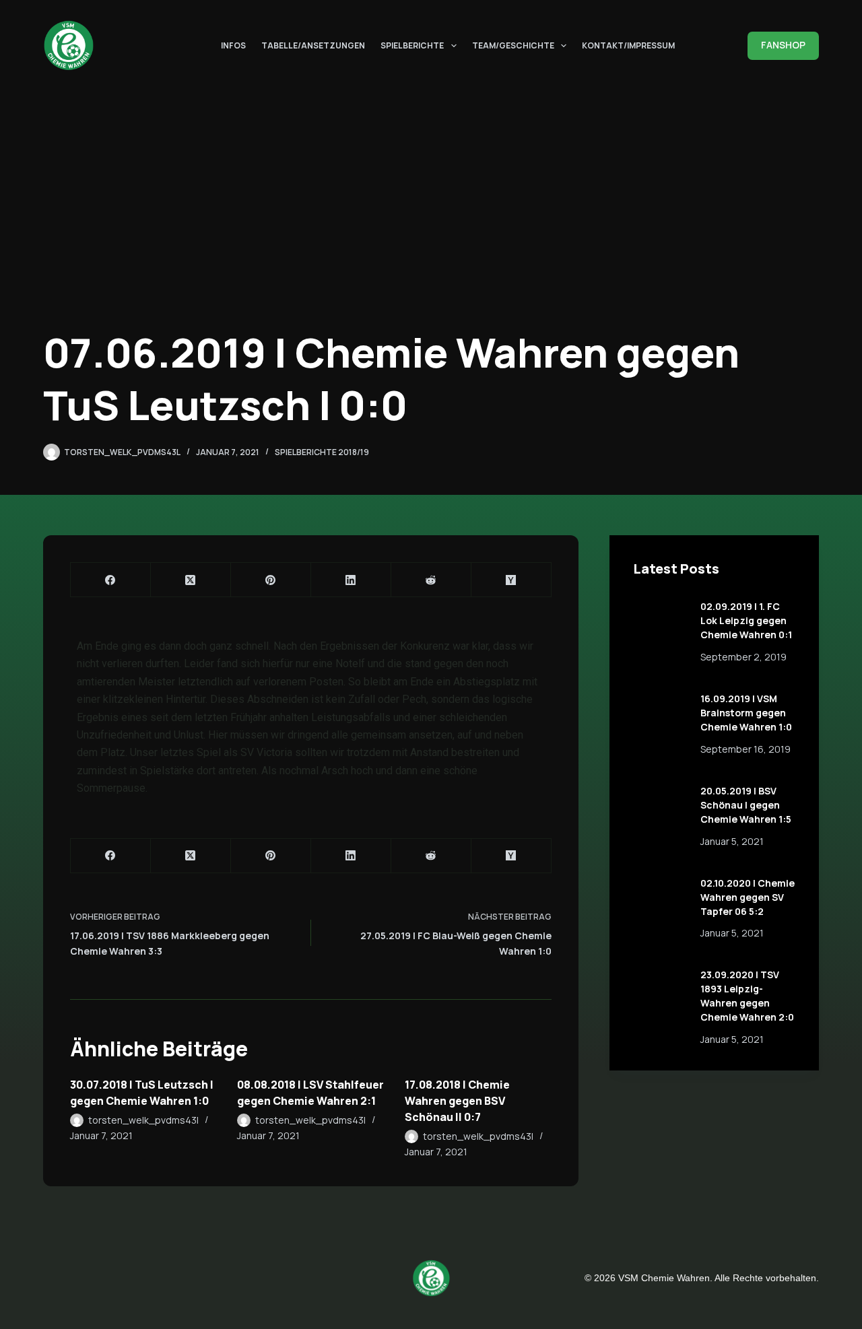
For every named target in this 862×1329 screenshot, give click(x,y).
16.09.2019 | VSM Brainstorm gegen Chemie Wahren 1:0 (746, 712)
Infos (233, 45)
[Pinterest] (271, 580)
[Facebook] (111, 580)
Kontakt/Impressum (628, 45)
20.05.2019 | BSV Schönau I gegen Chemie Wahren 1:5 (745, 804)
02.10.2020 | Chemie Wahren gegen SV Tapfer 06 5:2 (747, 897)
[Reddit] (431, 580)
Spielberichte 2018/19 (322, 452)
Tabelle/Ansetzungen (313, 45)
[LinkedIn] (351, 580)
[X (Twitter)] (191, 580)
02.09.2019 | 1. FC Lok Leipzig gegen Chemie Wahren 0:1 (746, 620)
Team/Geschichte (513, 45)
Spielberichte (412, 45)
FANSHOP (783, 44)
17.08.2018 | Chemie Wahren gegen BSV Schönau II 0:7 (457, 1100)
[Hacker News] (511, 580)
